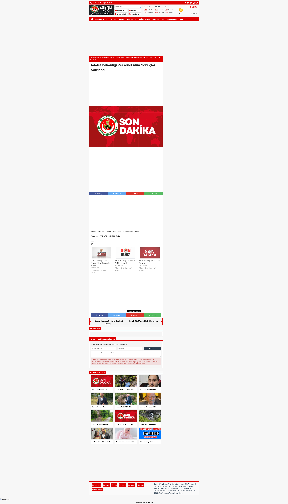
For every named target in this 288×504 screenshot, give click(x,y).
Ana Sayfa (120, 10)
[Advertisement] (144, 39)
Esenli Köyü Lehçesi (169, 19)
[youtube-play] (197, 3)
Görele (113, 19)
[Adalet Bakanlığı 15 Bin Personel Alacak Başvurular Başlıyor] (101, 253)
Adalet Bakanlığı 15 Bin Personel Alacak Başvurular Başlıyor (100, 263)
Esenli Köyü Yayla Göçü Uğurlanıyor (143, 321)
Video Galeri (121, 14)
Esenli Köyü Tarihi (102, 19)
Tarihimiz (122, 485)
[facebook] (185, 3)
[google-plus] (191, 3)
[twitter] (188, 3)
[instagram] (194, 3)
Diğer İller (195, 14)
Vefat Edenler (131, 19)
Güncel (121, 19)
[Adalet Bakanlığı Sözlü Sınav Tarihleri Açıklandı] (126, 253)
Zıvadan (106, 485)
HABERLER (129, 57)
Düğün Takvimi (144, 19)
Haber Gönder (97, 489)
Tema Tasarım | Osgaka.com (144, 502)
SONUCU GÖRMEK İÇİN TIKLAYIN (105, 236)
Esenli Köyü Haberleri (108, 57)
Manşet (142, 57)
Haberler (141, 485)
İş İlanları (155, 19)
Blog (181, 19)
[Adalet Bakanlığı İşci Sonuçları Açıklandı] (150, 253)
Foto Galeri (135, 14)
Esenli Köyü (96, 485)
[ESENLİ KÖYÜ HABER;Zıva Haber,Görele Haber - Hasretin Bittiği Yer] (101, 10)
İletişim (133, 10)
